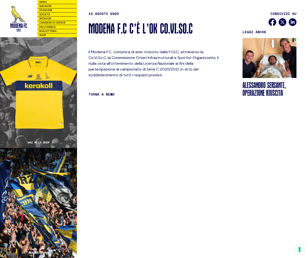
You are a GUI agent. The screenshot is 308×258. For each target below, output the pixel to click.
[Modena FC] (18, 19)
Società (44, 14)
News (43, 2)
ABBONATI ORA (38, 252)
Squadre (45, 6)
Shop (42, 35)
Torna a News (102, 94)
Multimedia (47, 27)
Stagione (45, 10)
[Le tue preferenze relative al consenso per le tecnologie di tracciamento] (299, 249)
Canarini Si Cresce (52, 22)
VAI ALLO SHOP (39, 142)
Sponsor (45, 18)
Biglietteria (48, 31)
